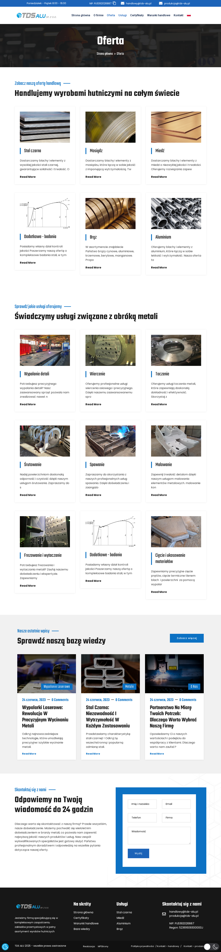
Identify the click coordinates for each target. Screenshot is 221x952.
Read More (28, 177)
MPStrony (95, 946)
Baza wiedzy (82, 929)
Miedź (120, 918)
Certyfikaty (137, 15)
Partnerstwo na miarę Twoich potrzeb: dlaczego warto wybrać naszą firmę (173, 717)
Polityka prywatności (142, 946)
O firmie (98, 15)
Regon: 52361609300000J (186, 928)
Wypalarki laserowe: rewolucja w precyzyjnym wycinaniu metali (45, 717)
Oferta (111, 15)
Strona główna (80, 15)
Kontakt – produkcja (195, 946)
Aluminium (124, 923)
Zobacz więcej (187, 638)
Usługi (122, 15)
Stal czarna (124, 912)
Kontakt (178, 15)
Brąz (120, 929)
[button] (211, 946)
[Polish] (189, 15)
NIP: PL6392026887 (181, 923)
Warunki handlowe (158, 15)
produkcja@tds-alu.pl (184, 916)
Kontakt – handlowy (168, 946)
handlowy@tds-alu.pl (183, 912)
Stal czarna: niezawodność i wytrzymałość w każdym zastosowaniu (108, 717)
